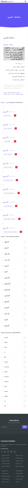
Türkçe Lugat (19, 479)
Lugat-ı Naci (7, 141)
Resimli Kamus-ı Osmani (9, 219)
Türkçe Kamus (19, 473)
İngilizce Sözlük (5, 460)
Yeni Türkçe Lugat (8, 180)
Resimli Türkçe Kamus (9, 193)
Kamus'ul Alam (19, 458)
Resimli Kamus (19, 470)
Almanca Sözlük (5, 455)
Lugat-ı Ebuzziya (8, 206)
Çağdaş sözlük (19, 94)
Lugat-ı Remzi (5, 473)
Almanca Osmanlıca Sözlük (10, 231)
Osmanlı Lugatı (5, 479)
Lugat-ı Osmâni (5, 481)
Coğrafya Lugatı (20, 476)
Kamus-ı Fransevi (8, 167)
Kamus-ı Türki (8, 45)
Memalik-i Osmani (6, 476)
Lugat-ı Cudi (19, 463)
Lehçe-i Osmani (7, 128)
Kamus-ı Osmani (7, 154)
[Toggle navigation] (25, 1)
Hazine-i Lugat (5, 458)
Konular (18, 481)
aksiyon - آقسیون (5, 102)
